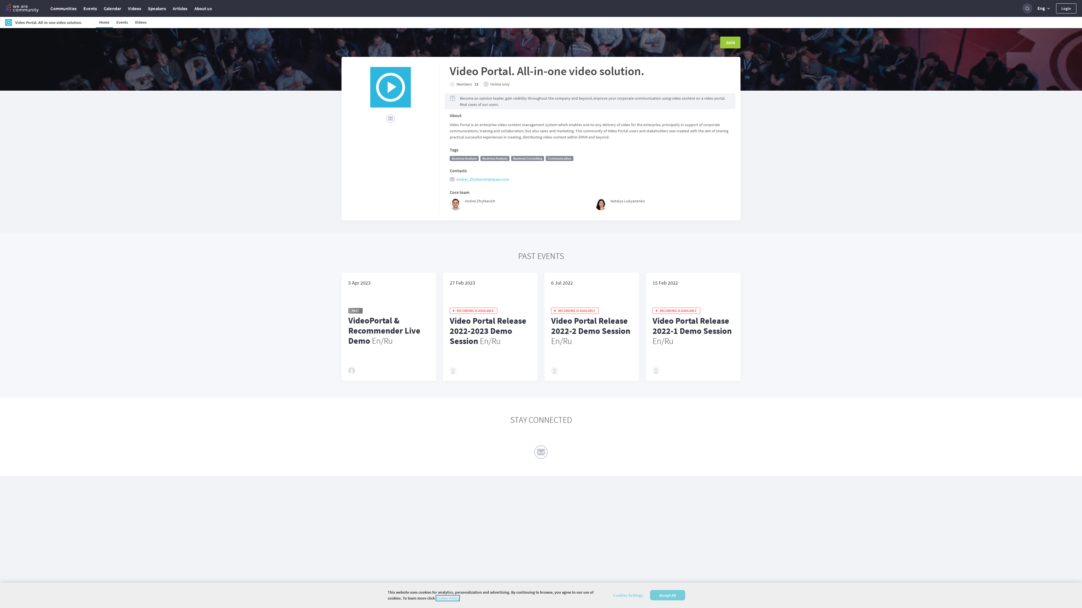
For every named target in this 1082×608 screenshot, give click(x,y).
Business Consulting (527, 158)
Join (730, 42)
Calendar (112, 8)
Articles (180, 8)
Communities (63, 8)
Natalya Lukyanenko (627, 201)
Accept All (667, 595)
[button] (1044, 8)
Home (104, 22)
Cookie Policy (447, 598)
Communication (559, 158)
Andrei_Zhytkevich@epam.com (482, 179)
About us (203, 8)
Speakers (157, 8)
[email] (541, 452)
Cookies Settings (628, 595)
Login (1066, 8)
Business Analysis (464, 158)
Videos (134, 8)
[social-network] (390, 118)
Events (90, 8)
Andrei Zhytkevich (480, 201)
